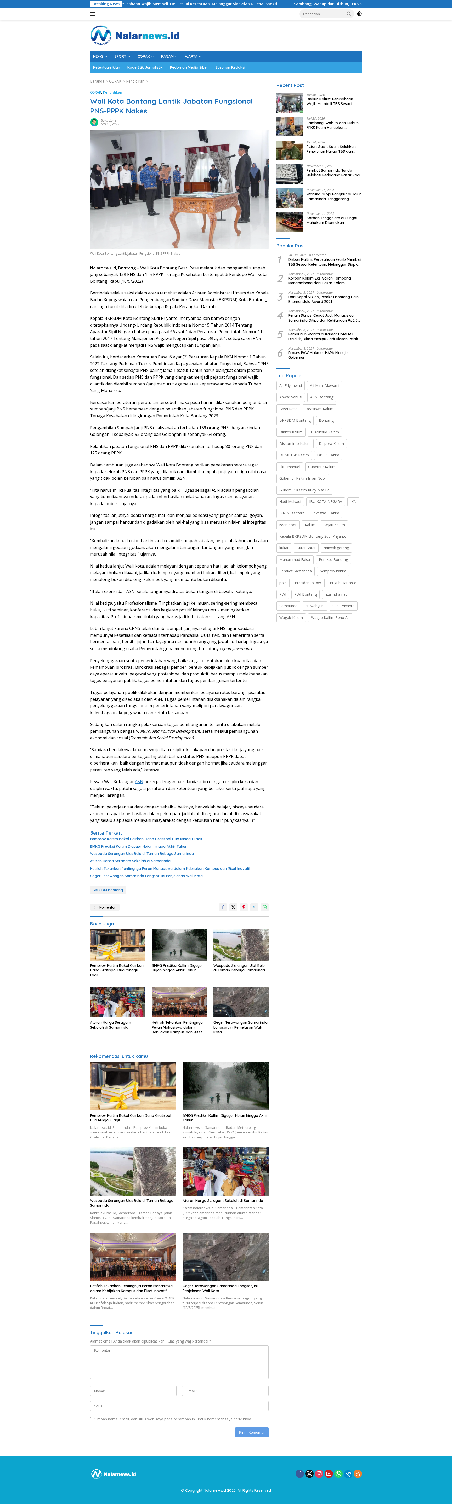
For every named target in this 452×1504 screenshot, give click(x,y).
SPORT (120, 56)
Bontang (326, 420)
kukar (284, 547)
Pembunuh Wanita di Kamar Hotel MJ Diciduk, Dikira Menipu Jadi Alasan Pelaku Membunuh (324, 336)
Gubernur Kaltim (322, 466)
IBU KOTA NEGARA (325, 501)
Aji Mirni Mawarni (324, 385)
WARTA (191, 56)
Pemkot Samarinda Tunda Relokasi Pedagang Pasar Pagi (333, 172)
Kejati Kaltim (334, 524)
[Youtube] (329, 1474)
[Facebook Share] (223, 907)
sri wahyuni (315, 605)
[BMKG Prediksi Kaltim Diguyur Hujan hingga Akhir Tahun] (179, 945)
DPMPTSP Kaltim (294, 455)
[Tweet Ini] (233, 907)
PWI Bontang (305, 594)
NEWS (98, 56)
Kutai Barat (306, 547)
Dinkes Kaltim (291, 432)
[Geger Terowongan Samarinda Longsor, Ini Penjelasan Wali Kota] (241, 1002)
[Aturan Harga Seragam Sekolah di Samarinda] (117, 1002)
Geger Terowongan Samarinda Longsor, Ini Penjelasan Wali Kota (146, 876)
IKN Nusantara (291, 513)
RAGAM (167, 56)
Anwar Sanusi (290, 397)
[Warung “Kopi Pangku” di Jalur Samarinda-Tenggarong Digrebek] (289, 198)
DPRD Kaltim (328, 455)
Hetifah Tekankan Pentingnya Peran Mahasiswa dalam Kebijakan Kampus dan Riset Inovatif (170, 868)
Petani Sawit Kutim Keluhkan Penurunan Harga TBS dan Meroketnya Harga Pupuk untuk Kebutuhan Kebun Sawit (333, 149)
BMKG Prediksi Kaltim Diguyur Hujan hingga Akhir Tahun (138, 846)
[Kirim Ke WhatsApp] (265, 907)
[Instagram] (319, 1474)
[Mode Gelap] (359, 13)
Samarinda (288, 605)
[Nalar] (135, 34)
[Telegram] (348, 1474)
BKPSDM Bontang (108, 890)
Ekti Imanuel (289, 466)
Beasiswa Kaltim (320, 408)
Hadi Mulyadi (290, 501)
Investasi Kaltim (326, 513)
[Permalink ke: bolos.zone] (94, 121)
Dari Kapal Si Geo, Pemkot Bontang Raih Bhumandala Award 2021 (323, 299)
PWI (282, 594)
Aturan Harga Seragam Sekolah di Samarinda (130, 861)
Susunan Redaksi (230, 67)
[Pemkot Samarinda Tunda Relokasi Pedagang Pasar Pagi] (289, 174)
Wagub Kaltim (291, 617)
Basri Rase (288, 408)
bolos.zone (108, 120)
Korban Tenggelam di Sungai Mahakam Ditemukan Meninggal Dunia (332, 220)
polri (283, 582)
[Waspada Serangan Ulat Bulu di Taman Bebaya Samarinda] (241, 945)
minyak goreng (336, 547)
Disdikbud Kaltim (325, 432)
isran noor (288, 524)
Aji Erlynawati (290, 385)
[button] (349, 13)
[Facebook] (300, 1474)
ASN (139, 781)
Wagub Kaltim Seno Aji (330, 617)
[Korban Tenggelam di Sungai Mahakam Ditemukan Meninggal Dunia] (289, 222)
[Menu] (93, 13)
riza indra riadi (336, 594)
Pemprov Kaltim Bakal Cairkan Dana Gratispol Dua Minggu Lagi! (146, 839)
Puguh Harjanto (343, 582)
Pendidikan (112, 92)
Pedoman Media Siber (189, 67)
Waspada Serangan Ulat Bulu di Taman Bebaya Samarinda (142, 853)
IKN (353, 501)
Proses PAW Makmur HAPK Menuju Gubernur (318, 355)
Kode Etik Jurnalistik (145, 67)
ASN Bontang (321, 397)
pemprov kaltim (333, 571)
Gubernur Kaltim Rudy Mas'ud (304, 490)
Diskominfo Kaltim (295, 443)
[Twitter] (309, 1474)
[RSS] (358, 1474)
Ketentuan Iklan (106, 67)
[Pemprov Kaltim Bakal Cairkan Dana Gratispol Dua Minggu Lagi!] (117, 945)
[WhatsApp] (338, 1474)
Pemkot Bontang (333, 559)
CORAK (144, 56)
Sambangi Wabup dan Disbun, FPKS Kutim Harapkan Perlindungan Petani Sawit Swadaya (315, 4)
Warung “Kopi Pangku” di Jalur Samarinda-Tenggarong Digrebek (334, 196)
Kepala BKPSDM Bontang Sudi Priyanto (313, 536)
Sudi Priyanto (343, 605)
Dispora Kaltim (331, 443)
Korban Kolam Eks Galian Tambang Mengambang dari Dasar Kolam (319, 280)
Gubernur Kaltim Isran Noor (302, 478)
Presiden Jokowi (308, 582)
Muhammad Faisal (295, 559)
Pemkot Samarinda (295, 571)
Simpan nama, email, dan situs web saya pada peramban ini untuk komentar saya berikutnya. (173, 1418)
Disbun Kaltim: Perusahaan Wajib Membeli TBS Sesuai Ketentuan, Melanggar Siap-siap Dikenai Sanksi (124, 4)
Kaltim (310, 524)
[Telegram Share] (254, 907)
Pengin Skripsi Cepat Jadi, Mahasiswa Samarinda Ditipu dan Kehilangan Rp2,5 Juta (323, 317)
